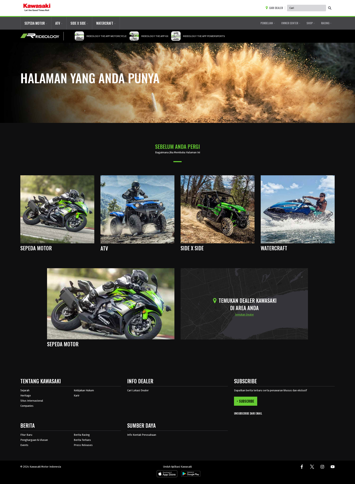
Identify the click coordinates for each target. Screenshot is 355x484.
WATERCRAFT (105, 23)
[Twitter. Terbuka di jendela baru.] (312, 467)
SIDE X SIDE (78, 23)
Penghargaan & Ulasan (34, 439)
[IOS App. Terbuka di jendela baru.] (167, 474)
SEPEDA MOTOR (35, 23)
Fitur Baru (26, 434)
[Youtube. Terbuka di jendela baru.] (333, 467)
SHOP (310, 23)
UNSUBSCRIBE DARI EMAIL (248, 413)
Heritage (25, 395)
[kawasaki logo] (36, 8)
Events (24, 445)
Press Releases (83, 445)
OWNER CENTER (290, 23)
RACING (325, 23)
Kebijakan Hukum (84, 390)
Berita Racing (82, 434)
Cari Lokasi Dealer (138, 390)
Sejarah (24, 390)
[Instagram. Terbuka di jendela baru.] (322, 467)
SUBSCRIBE (246, 401)
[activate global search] (330, 8)
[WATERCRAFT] (298, 209)
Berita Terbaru (82, 439)
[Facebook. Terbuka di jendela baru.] (302, 467)
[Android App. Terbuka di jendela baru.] (190, 474)
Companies (26, 405)
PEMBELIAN (266, 23)
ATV (58, 23)
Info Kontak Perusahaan (141, 434)
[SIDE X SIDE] (218, 209)
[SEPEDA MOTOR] (57, 209)
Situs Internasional (31, 400)
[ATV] (137, 209)
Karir (77, 395)
